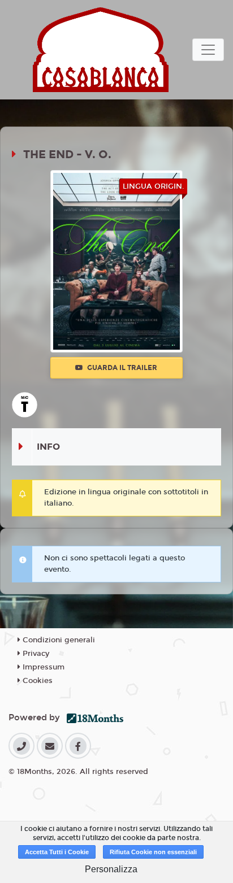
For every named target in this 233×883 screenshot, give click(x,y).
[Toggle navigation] (208, 49)
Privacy (34, 653)
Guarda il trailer (121, 368)
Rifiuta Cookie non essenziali (153, 852)
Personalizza (111, 869)
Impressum (42, 667)
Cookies (36, 680)
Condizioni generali (57, 640)
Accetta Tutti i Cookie (57, 852)
